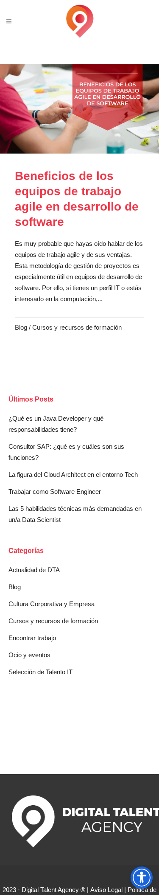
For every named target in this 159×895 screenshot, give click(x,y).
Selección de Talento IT (40, 672)
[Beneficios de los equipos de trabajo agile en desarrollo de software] (79, 109)
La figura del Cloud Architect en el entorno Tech (73, 474)
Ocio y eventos (29, 654)
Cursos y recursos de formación (77, 327)
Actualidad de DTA (34, 569)
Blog (21, 327)
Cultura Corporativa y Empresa (51, 603)
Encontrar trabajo (32, 637)
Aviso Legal (106, 889)
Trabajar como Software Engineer (54, 491)
